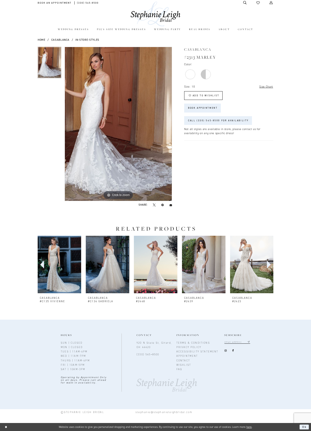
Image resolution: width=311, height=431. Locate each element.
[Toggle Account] (271, 3)
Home (41, 40)
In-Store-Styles (87, 40)
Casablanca (60, 40)
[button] (258, 3)
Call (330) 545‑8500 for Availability (218, 120)
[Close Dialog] (6, 427)
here (249, 427)
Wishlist (183, 364)
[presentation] (59, 264)
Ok (304, 427)
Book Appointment (202, 107)
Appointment (187, 356)
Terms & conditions (193, 342)
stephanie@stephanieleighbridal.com (164, 412)
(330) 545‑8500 (148, 354)
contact (183, 360)
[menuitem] (73, 29)
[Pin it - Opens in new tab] (162, 205)
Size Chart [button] (266, 87)
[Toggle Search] (245, 3)
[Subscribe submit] (248, 342)
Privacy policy (188, 347)
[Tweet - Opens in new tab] (154, 205)
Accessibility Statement (197, 351)
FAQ (179, 369)
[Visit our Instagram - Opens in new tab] (225, 350)
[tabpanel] (49, 64)
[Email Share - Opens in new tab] (170, 204)
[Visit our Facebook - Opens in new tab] (233, 350)
